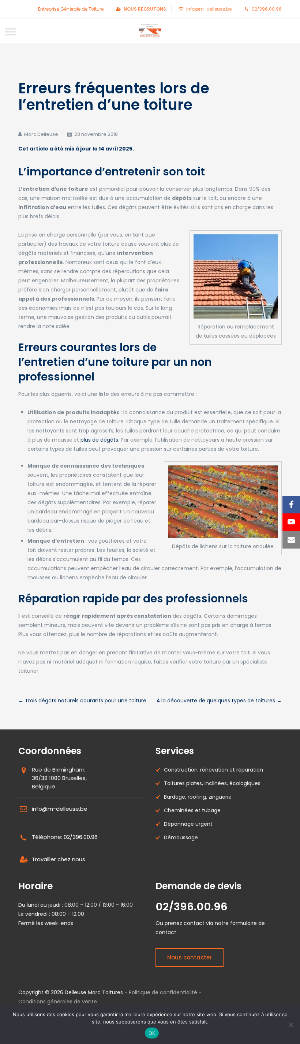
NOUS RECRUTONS (145, 9)
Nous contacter (189, 957)
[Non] (291, 1024)
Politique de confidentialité (163, 992)
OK (152, 1033)
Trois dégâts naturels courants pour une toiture (82, 700)
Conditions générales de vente (57, 1001)
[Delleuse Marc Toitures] (150, 31)
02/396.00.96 (267, 9)
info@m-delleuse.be (209, 9)
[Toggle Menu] (10, 31)
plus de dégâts (99, 439)
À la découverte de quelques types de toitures (219, 700)
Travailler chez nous (58, 859)
